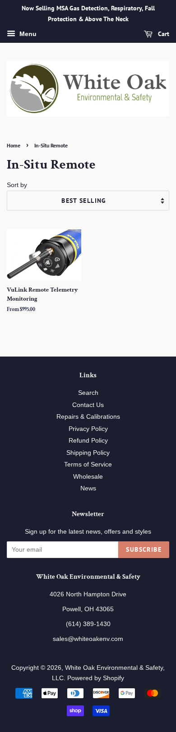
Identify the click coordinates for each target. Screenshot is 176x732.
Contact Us (88, 405)
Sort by (17, 184)
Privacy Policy (88, 428)
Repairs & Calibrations (88, 416)
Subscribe (144, 549)
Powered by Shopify (95, 678)
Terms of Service (88, 464)
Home (13, 145)
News (88, 488)
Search (88, 392)
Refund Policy (88, 440)
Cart (162, 34)
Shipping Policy (88, 452)
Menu (27, 33)
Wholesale (88, 476)
